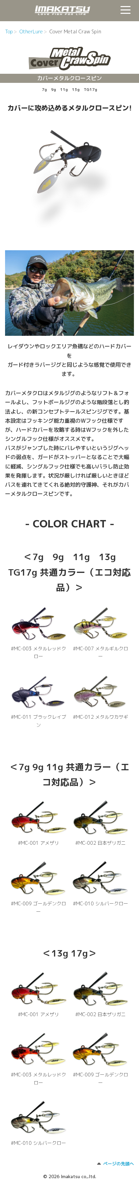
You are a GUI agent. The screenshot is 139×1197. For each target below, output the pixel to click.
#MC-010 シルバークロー (100, 903)
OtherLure (31, 31)
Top (9, 31)
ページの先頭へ (118, 1164)
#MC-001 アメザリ (38, 843)
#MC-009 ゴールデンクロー (38, 907)
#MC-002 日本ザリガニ (100, 843)
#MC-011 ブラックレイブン (38, 721)
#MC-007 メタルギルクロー (100, 652)
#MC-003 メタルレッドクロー (38, 652)
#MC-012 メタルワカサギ (100, 717)
